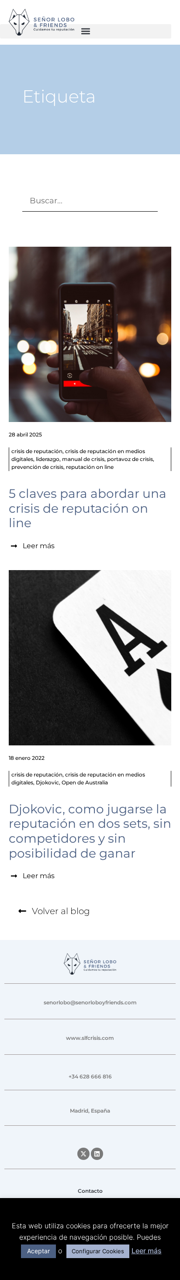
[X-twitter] (83, 1154)
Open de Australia (85, 782)
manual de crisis (83, 459)
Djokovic (47, 782)
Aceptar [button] (38, 1251)
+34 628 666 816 (90, 1076)
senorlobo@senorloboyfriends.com (90, 1002)
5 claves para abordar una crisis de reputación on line (87, 508)
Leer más (147, 1250)
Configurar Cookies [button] (98, 1251)
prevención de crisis (37, 467)
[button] (85, 31)
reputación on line (90, 467)
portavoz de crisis (130, 459)
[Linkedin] (97, 1154)
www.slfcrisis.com (90, 1038)
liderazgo (47, 459)
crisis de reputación (36, 451)
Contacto (90, 1191)
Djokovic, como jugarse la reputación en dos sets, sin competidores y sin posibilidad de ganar (90, 831)
